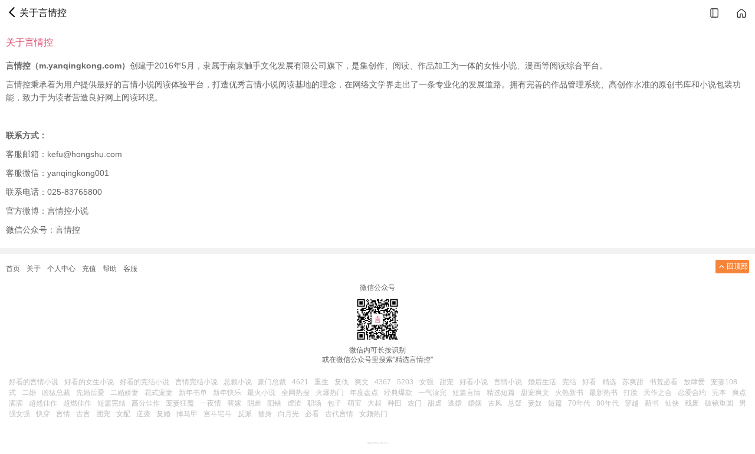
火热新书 (569, 392)
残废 (692, 403)
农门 (415, 403)
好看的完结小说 (144, 382)
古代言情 (339, 414)
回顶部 (737, 266)
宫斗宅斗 (217, 414)
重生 (321, 382)
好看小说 (473, 382)
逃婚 (455, 403)
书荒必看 (663, 382)
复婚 (163, 414)
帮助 (110, 268)
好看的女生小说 (89, 382)
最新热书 (603, 392)
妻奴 (535, 403)
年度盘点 (364, 392)
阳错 (274, 403)
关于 (34, 268)
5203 (405, 382)
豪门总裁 (272, 382)
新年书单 (193, 392)
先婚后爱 (90, 392)
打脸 (630, 392)
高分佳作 (146, 403)
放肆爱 (694, 382)
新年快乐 (227, 392)
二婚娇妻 (124, 392)
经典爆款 (398, 392)
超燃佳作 (77, 403)
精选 (609, 382)
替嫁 (234, 403)
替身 (265, 414)
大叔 (374, 403)
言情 (63, 414)
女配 (123, 414)
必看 (312, 414)
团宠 (103, 414)
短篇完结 (111, 403)
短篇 (555, 403)
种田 (395, 403)
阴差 (254, 403)
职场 (314, 403)
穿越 (632, 403)
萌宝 (354, 403)
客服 (130, 268)
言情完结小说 (196, 382)
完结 (569, 382)
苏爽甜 (633, 382)
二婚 (29, 392)
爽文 (361, 382)
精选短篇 (501, 392)
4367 (383, 382)
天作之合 (658, 392)
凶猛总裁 (56, 392)
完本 (719, 392)
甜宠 (446, 382)
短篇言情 (466, 392)
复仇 (341, 382)
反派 (245, 414)
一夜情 (210, 403)
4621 (300, 382)
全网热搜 (295, 392)
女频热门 (373, 414)
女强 (426, 382)
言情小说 (508, 382)
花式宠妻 (159, 392)
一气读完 (432, 392)
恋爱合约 (692, 392)
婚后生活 (542, 382)
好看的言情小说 (33, 382)
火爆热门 (330, 392)
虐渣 (294, 403)
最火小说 (261, 392)
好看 (589, 382)
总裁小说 (238, 382)
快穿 (43, 414)
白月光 (288, 414)
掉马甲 (187, 414)
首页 (13, 268)
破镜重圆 (719, 403)
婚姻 (475, 403)
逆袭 (143, 414)
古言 (83, 414)
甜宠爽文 (535, 392)
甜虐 (435, 403)
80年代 (607, 403)
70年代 (579, 403)
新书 (652, 403)
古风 (495, 403)
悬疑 (515, 403)
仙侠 (672, 403)
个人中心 (61, 268)
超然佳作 (43, 403)
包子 (334, 403)
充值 (89, 268)
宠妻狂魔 (180, 403)
